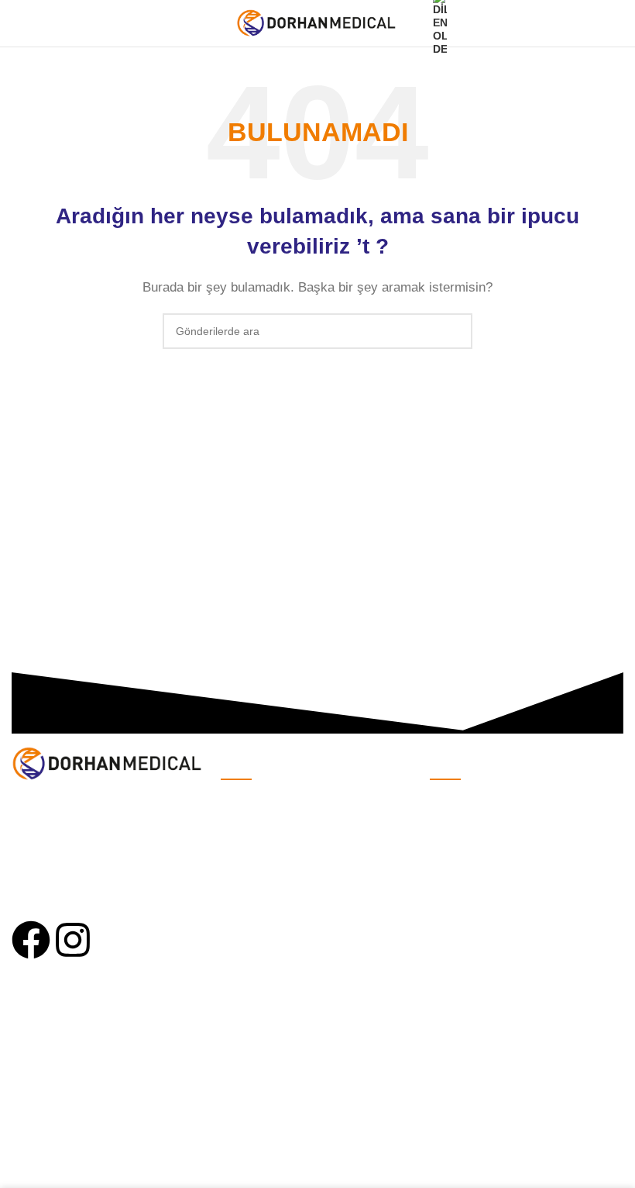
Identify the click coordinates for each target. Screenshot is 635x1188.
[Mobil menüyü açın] (18, 23)
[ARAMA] (454, 331)
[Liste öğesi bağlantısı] (317, 804)
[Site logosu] (318, 22)
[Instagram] (72, 939)
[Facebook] (31, 939)
